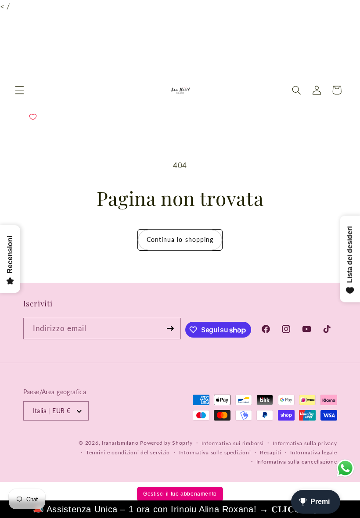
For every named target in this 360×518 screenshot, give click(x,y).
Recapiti (270, 452)
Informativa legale (313, 452)
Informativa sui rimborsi (233, 443)
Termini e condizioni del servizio (128, 452)
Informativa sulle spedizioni (215, 452)
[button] (19, 90)
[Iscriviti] (170, 328)
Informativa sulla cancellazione (296, 461)
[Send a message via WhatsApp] (345, 468)
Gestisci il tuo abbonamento (180, 494)
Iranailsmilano (120, 443)
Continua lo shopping (180, 239)
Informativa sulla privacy (305, 443)
